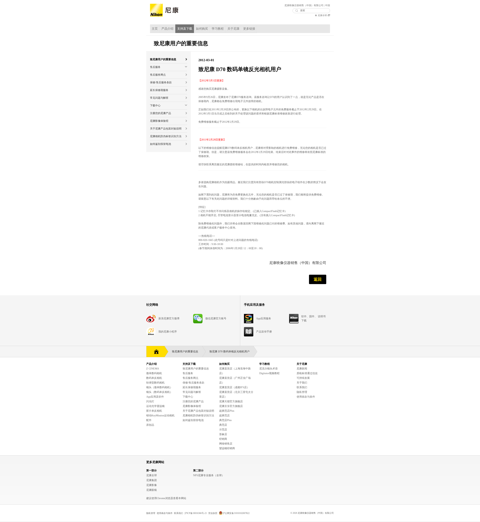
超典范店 (224, 415)
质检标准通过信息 (307, 373)
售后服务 (188, 373)
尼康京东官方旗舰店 (231, 406)
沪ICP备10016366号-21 (195, 513)
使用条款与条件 (306, 396)
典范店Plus (225, 420)
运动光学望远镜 (155, 406)
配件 (149, 420)
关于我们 (302, 382)
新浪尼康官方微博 (168, 318)
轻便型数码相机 (155, 382)
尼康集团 (151, 480)
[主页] (155, 351)
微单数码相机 (154, 373)
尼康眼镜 (151, 490)
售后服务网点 (190, 378)
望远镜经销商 (227, 448)
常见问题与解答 (192, 392)
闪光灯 (150, 401)
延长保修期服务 (192, 387)
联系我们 (302, 387)
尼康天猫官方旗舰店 (231, 401)
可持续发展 (303, 378)
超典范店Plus (226, 410)
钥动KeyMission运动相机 (160, 415)
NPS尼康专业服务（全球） (208, 475)
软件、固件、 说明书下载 (313, 318)
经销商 (223, 439)
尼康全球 (322, 15)
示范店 (223, 429)
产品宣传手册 (264, 331)
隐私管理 (302, 392)
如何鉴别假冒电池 (193, 420)
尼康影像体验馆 (192, 406)
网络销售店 (225, 443)
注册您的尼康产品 (193, 401)
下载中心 (188, 396)
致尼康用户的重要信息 (196, 368)
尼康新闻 (302, 368)
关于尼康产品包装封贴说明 (198, 410)
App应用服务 (263, 318)
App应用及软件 (155, 396)
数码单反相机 (154, 378)
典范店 (223, 424)
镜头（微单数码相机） (159, 387)
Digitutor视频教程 (269, 373)
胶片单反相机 (154, 410)
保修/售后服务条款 (193, 382)
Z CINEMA (152, 368)
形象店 (223, 434)
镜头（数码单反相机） (159, 392)
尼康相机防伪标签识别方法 (198, 415)
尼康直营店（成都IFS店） (234, 387)
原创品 (150, 424)
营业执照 (212, 513)
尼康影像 (151, 485)
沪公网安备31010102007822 (236, 513)
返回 (318, 279)
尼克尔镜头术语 (268, 368)
